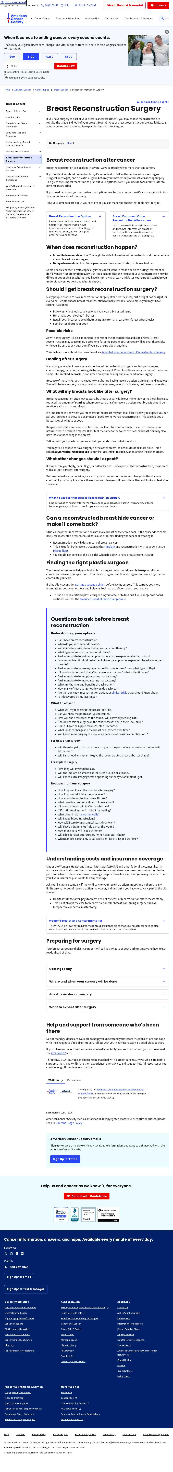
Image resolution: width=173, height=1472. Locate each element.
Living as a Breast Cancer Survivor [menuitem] (18, 169)
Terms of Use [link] (129, 1434)
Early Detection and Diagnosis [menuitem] (16, 134)
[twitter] (6, 1254)
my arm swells (89, 814)
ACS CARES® (58, 1053)
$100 (31, 57)
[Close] (167, 32)
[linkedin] (22, 1254)
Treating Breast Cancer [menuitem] (17, 151)
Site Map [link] (20, 1434)
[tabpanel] (107, 1095)
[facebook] (17, 1254)
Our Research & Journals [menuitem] (139, 18)
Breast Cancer (15, 104)
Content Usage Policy (69, 1123)
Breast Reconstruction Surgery (88, 89)
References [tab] (74, 1080)
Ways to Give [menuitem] (92, 18)
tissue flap (60, 551)
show (69, 142)
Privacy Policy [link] (39, 1434)
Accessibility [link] (109, 1434)
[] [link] (70, 142)
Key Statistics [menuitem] (13, 117)
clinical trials (119, 692)
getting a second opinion (90, 584)
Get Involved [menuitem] (112, 18)
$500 (68, 57)
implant (110, 546)
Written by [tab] (55, 1080)
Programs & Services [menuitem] (67, 18)
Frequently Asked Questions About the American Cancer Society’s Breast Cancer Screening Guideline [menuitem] (20, 212)
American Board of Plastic (101, 599)
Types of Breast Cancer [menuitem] (18, 111)
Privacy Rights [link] (60, 1434)
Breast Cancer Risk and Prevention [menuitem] (17, 125)
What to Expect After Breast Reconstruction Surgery (133, 352)
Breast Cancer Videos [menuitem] (17, 195)
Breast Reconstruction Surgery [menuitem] (19, 159)
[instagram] (11, 1254)
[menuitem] (17, 18)
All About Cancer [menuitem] (40, 18)
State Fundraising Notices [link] (156, 1434)
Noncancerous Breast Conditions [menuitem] (17, 178)
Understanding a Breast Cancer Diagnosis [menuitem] (18, 144)
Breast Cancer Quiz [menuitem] (16, 201)
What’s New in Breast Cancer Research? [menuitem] (20, 187)
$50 (12, 57)
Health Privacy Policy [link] (85, 1434)
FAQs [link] (6, 1434)
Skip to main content (13, 2)
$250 (49, 57)
